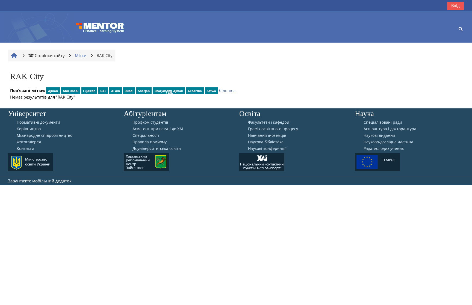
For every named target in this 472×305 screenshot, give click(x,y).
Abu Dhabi (70, 91)
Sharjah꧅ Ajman (169, 91)
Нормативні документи (38, 122)
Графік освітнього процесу (273, 129)
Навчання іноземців (267, 135)
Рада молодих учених (384, 148)
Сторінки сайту (50, 55)
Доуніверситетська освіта (156, 148)
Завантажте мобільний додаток (40, 180)
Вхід (455, 5)
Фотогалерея (29, 142)
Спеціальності (145, 135)
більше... (228, 90)
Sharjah (144, 91)
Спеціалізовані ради (383, 122)
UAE (103, 91)
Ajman (53, 91)
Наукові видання (379, 135)
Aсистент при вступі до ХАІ (157, 129)
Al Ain (115, 91)
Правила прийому (149, 142)
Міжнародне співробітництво (44, 135)
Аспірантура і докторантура (390, 129)
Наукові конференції (267, 148)
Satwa (211, 91)
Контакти (25, 148)
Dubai (129, 91)
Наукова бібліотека (266, 142)
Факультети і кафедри (268, 122)
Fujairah (89, 91)
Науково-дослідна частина (388, 142)
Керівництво (29, 129)
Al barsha (195, 91)
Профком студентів (150, 122)
